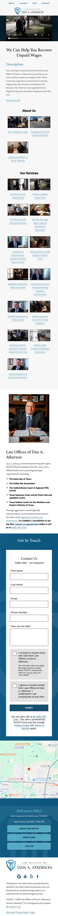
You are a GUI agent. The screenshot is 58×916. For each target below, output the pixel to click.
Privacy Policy (32, 673)
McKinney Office (29, 810)
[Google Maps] (19, 876)
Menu (11, 3)
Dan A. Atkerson (13, 463)
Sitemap (10, 912)
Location (23, 3)
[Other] (31, 876)
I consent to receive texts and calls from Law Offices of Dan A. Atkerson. (31, 664)
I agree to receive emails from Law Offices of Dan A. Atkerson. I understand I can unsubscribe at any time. (31, 691)
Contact (45, 3)
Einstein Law (15, 906)
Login (32, 912)
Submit (29, 707)
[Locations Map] (29, 769)
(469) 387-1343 (18, 527)
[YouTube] (25, 876)
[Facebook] (38, 876)
